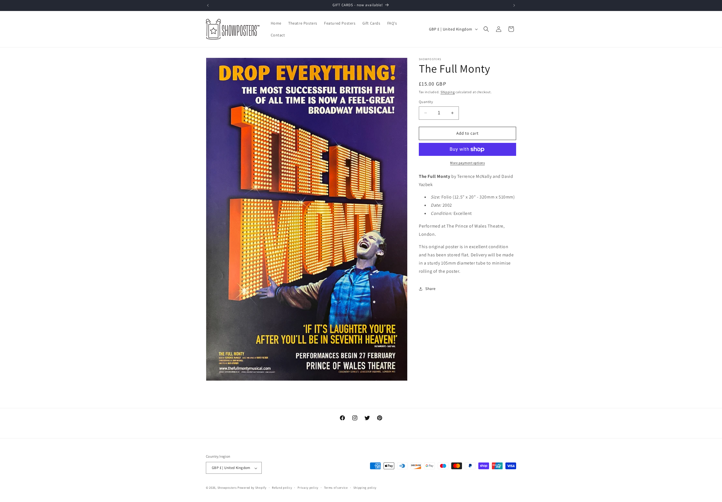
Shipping (448, 92)
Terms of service (336, 488)
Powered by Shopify (252, 488)
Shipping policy (365, 488)
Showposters (227, 488)
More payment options (467, 163)
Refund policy (282, 488)
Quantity (426, 101)
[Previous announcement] (208, 5)
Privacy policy (308, 488)
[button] (486, 29)
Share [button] (430, 288)
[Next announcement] (514, 5)
